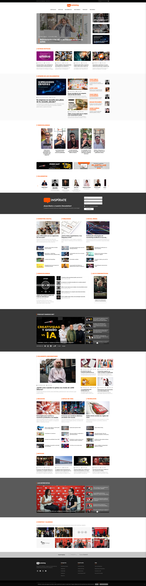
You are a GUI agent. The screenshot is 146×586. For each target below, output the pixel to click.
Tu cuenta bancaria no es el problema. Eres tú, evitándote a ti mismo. (96, 83)
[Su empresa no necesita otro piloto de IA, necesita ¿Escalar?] (51, 87)
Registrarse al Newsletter (100, 568)
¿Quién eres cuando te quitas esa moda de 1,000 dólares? (101, 20)
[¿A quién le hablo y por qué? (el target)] (90, 260)
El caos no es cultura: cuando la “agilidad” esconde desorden (96, 104)
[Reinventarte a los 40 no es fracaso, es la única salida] (63, 28)
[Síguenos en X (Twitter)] (43, 571)
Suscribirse (88, 208)
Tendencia (63, 573)
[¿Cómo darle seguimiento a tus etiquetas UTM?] (73, 227)
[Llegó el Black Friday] (90, 428)
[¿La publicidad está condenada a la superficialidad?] (88, 381)
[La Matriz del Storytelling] (40, 260)
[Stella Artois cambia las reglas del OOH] (98, 407)
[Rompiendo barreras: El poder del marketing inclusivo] (40, 266)
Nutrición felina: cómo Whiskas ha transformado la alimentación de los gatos (44, 66)
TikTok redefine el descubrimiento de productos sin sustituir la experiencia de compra (63, 66)
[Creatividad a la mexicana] (40, 434)
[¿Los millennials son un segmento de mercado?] (48, 227)
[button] (100, 290)
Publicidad (63, 570)
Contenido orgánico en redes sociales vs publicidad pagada (105, 373)
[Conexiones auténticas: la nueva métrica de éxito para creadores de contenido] (101, 56)
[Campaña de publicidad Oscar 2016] (40, 440)
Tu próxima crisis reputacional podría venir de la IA (101, 31)
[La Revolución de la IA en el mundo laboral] (65, 254)
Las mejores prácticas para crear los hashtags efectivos (77, 248)
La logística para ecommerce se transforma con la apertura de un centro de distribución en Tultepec (63, 470)
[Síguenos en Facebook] (40, 571)
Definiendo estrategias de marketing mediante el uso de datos (96, 237)
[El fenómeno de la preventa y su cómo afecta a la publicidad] (105, 381)
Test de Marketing (98, 566)
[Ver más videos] (97, 342)
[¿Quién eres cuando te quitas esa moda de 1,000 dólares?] (57, 371)
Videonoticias (80, 570)
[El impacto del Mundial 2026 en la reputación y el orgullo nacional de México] (44, 465)
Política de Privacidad (94, 206)
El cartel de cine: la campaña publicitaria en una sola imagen (87, 372)
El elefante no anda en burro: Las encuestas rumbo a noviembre (76, 440)
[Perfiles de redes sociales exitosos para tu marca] (90, 440)
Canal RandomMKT (81, 573)
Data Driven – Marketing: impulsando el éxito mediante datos (52, 254)
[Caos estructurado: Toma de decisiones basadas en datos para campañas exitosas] (90, 434)
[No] (144, 584)
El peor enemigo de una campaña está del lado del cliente (77, 94)
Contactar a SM (98, 570)
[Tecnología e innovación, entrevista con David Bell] (40, 446)
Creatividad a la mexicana (50, 433)
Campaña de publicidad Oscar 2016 (52, 439)
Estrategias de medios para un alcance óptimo (101, 248)
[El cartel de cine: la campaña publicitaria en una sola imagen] (88, 363)
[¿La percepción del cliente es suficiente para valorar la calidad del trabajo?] (65, 266)
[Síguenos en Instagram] (37, 571)
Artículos (53, 9)
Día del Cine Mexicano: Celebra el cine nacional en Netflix (100, 470)
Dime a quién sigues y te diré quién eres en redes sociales (52, 428)
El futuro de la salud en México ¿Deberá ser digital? (101, 254)
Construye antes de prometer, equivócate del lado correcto (96, 98)
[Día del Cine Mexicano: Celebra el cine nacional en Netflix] (101, 465)
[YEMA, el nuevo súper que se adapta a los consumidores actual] (78, 104)
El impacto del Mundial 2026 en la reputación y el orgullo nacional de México (44, 470)
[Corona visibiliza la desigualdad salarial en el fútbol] (90, 446)
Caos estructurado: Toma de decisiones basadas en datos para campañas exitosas (101, 434)
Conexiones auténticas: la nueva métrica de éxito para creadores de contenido (101, 66)
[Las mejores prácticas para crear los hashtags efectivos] (65, 248)
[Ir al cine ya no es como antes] (65, 446)
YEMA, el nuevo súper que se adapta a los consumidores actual (77, 114)
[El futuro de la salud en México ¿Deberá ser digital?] (90, 254)
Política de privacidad (104, 584)
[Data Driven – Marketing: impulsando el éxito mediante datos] (40, 254)
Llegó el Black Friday (99, 427)
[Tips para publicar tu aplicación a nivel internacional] (65, 434)
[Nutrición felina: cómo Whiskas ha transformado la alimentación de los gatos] (44, 56)
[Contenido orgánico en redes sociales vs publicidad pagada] (105, 363)
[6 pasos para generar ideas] (65, 428)
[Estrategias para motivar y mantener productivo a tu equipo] (48, 407)
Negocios (63, 575)
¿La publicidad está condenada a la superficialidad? (86, 391)
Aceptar (96, 584)
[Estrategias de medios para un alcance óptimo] (90, 248)
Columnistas (68, 9)
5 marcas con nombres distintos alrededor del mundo (71, 416)
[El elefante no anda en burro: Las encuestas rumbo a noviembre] (65, 440)
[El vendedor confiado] (65, 260)
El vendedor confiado (74, 259)
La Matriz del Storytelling (50, 259)
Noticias (60, 9)
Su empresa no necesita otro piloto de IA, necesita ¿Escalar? (101, 42)
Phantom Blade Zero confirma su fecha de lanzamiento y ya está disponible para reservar (81, 470)
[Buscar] (108, 1)
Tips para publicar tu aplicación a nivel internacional (76, 434)
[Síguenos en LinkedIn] (46, 571)
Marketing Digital (64, 566)
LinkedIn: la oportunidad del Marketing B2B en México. (95, 112)
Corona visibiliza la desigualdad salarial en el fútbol (101, 446)
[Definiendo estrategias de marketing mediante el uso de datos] (98, 227)
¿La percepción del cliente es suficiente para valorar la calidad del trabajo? (77, 266)
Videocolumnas (81, 568)
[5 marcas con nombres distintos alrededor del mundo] (73, 407)
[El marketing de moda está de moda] (90, 266)
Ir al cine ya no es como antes (76, 445)
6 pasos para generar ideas (75, 427)
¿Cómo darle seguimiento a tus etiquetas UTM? (71, 236)
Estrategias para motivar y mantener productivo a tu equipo (47, 416)
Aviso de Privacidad (99, 573)
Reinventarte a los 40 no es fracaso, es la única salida (61, 40)
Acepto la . (92, 206)
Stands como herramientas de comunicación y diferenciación (96, 90)
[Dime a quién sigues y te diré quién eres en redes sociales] (40, 428)
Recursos (92, 9)
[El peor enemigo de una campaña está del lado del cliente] (78, 84)
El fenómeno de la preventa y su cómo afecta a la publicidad (105, 391)
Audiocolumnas (81, 566)
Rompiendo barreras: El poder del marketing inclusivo (52, 266)
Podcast (85, 9)
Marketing (63, 568)
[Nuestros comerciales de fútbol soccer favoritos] (40, 248)
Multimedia (77, 9)
